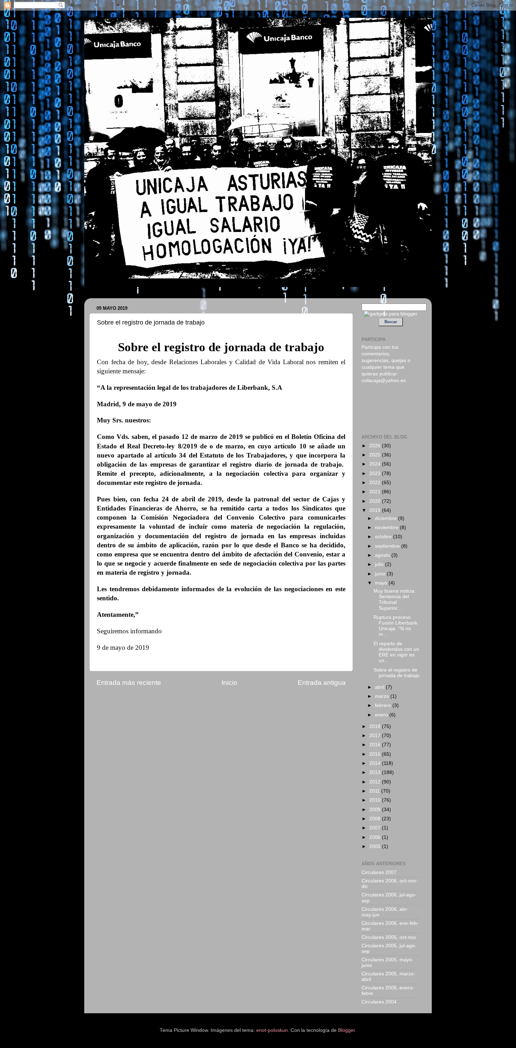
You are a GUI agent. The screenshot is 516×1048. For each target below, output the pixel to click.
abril (380, 687)
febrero (383, 705)
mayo (382, 583)
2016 (375, 744)
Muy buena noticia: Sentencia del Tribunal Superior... (394, 599)
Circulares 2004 (379, 1001)
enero (382, 714)
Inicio (229, 682)
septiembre (388, 546)
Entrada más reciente (129, 682)
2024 (375, 464)
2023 (375, 473)
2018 (375, 726)
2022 (375, 482)
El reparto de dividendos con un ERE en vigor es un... (396, 652)
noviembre (387, 527)
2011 (375, 791)
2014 (375, 763)
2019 (375, 510)
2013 (375, 772)
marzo (382, 696)
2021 (375, 491)
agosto (383, 555)
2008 (375, 818)
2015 (375, 754)
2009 (375, 809)
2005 (375, 846)
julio (380, 564)
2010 (375, 800)
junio (381, 573)
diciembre (386, 518)
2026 (375, 445)
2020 (375, 501)
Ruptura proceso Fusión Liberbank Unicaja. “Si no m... (395, 626)
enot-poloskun (272, 1030)
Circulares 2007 (379, 872)
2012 (375, 782)
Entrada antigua (322, 682)
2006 (375, 837)
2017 (375, 735)
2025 (375, 455)
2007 (375, 827)
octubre (384, 536)
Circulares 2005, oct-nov (389, 937)
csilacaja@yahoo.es (384, 380)
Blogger (346, 1030)
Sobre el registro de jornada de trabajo (396, 672)
